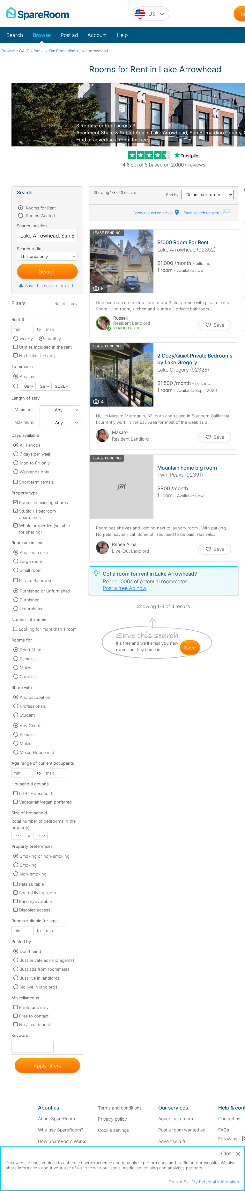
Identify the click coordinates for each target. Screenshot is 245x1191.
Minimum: (24, 409)
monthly (53, 338)
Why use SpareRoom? (60, 1129)
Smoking (28, 865)
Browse (42, 35)
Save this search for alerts (50, 285)
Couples (28, 676)
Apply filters (47, 1065)
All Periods (30, 445)
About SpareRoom (56, 1118)
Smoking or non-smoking (45, 856)
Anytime (27, 376)
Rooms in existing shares (43, 502)
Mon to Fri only (35, 462)
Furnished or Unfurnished (45, 590)
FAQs (223, 1129)
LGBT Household (35, 793)
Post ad (69, 35)
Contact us (229, 1118)
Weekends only (34, 471)
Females (28, 658)
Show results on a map (153, 212)
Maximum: (24, 422)
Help (122, 35)
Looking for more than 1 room (48, 629)
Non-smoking (33, 873)
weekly (26, 338)
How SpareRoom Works (62, 1141)
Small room (30, 570)
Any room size (34, 552)
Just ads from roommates (45, 969)
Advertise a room (175, 1118)
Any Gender (31, 725)
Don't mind (30, 951)
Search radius (30, 248)
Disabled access (34, 909)
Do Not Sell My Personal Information (204, 1181)
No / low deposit (35, 1024)
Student (27, 715)
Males (25, 667)
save (190, 647)
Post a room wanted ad (181, 1129)
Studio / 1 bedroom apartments (37, 514)
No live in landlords (38, 986)
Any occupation (35, 697)
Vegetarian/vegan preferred (45, 802)
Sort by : (174, 194)
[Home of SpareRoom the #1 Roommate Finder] (37, 13)
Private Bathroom (35, 580)
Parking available (35, 901)
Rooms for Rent (40, 207)
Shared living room (37, 892)
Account (97, 35)
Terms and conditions (120, 1107)
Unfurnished (32, 608)
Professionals (33, 706)
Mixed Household (37, 752)
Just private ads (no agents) (47, 960)
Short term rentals (36, 482)
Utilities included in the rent (45, 347)
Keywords (21, 1037)
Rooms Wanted (40, 215)
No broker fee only (37, 355)
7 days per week (35, 454)
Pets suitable (31, 884)
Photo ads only (33, 1007)
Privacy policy (112, 1119)
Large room (31, 561)
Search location (32, 225)
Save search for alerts (203, 212)
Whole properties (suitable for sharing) (44, 529)
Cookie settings (113, 1130)
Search (14, 35)
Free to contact (33, 1015)
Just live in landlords (40, 978)
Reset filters (66, 303)
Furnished (30, 599)
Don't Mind (30, 649)
